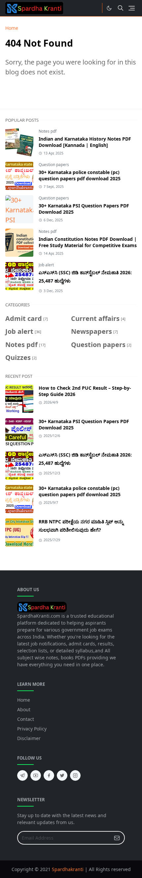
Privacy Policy (32, 728)
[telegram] (22, 775)
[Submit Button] (117, 838)
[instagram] (75, 775)
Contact (25, 719)
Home (23, 700)
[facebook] (49, 775)
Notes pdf (47, 131)
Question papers (54, 164)
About (23, 709)
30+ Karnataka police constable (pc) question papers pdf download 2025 (80, 175)
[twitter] (62, 775)
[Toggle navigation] (131, 8)
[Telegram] (95, 8)
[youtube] (35, 775)
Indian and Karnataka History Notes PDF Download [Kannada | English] (85, 142)
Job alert (46, 265)
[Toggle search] (120, 8)
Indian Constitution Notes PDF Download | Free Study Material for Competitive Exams (88, 242)
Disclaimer (29, 738)
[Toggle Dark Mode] (109, 8)
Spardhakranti (68, 869)
